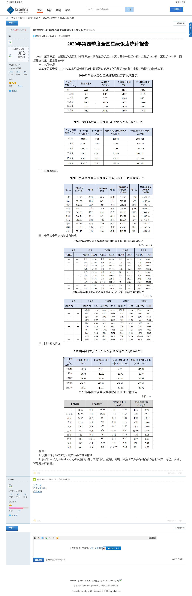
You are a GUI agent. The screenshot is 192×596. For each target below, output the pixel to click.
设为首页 (10, 2)
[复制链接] (90, 30)
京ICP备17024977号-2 (109, 581)
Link (46, 537)
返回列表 (180, 23)
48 (18, 494)
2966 (11, 72)
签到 (58, 10)
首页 (40, 10)
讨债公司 (37, 485)
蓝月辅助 (37, 491)
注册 (183, 2)
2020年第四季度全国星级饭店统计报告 (58, 18)
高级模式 (152, 538)
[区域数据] (17, 14)
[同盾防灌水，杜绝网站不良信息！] (120, 581)
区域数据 (7, 18)
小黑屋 (87, 581)
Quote (49, 537)
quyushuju (85, 591)
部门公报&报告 (34, 18)
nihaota (11, 479)
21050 (20, 86)
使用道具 (171, 473)
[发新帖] (12, 23)
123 (9, 36)
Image (42, 537)
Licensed (97, 591)
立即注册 (98, 548)
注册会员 (12, 502)
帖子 (90, 9)
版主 (11, 79)
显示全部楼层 (64, 36)
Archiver (73, 581)
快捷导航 (178, 9)
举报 (180, 473)
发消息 (14, 91)
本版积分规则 (177, 559)
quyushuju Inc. (115, 591)
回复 (39, 473)
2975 (18, 72)
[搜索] (129, 9)
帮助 (67, 10)
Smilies (57, 537)
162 (25, 494)
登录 (177, 2)
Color (38, 537)
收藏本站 (18, 2)
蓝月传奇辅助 (39, 488)
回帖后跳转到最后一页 (56, 560)
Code (53, 537)
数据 (49, 10)
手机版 (80, 581)
